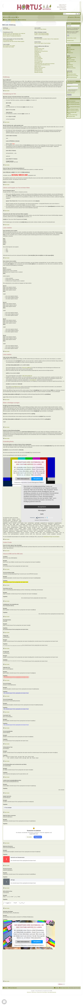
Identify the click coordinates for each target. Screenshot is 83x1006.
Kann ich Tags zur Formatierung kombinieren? (12, 35)
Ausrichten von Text (38, 49)
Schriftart (36, 47)
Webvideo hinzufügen (38, 72)
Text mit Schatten (37, 57)
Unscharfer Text (37, 59)
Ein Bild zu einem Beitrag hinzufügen (41, 33)
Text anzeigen (8, 807)
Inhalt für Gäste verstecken (39, 67)
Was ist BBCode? (6, 29)
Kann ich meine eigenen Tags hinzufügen (42, 43)
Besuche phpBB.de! (26, 367)
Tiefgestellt (36, 53)
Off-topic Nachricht (38, 69)
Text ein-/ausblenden (38, 61)
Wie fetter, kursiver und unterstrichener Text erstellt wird (14, 33)
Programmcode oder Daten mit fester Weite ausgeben (13, 41)
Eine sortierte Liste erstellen (8, 46)
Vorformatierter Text (38, 62)
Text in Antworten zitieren (8, 40)
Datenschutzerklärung (44, 520)
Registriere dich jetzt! (71, 92)
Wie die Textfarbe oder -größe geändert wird (11, 34)
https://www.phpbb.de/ (27, 375)
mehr (42, 514)
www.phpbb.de (33, 379)
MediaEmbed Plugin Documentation (51, 536)
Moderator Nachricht (38, 68)
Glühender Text (37, 56)
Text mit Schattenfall (38, 58)
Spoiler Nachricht (37, 66)
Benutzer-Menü (72, 81)
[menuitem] (5, 17)
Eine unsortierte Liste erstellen (9, 45)
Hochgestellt (36, 54)
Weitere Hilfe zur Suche (71, 38)
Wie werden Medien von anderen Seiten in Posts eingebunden (46, 38)
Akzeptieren (37, 478)
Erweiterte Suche (70, 40)
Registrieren (38, 837)
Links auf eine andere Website (40, 29)
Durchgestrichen (37, 52)
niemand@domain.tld (16, 386)
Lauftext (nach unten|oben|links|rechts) (42, 64)
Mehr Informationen (23, 478)
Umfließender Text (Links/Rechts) (41, 51)
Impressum (37, 520)
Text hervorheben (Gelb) (39, 48)
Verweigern (42, 510)
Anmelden (29, 837)
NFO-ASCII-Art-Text (38, 71)
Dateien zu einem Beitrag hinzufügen (41, 34)
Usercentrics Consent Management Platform (32, 482)
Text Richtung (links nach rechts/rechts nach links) (44, 63)
